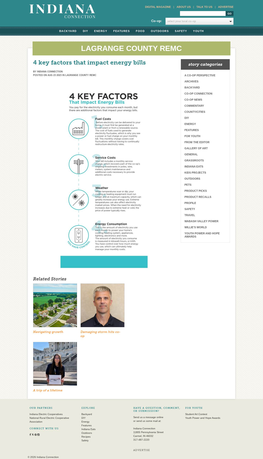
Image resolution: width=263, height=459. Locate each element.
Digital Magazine (158, 6)
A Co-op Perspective (199, 75)
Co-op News (193, 99)
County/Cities (194, 111)
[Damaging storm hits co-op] (103, 306)
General (191, 154)
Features (121, 31)
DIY (85, 31)
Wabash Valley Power (201, 221)
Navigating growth (48, 332)
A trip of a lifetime (47, 390)
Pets (187, 184)
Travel (189, 215)
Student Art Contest (196, 414)
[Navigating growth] (55, 306)
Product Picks (195, 190)
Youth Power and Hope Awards (202, 235)
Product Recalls (197, 196)
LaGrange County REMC (80, 75)
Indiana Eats (193, 166)
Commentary (194, 105)
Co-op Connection (198, 93)
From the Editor (197, 142)
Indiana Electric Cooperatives (46, 414)
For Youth (192, 136)
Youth (198, 31)
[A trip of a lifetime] (55, 365)
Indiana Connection (50, 71)
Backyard (68, 31)
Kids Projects (195, 172)
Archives (191, 81)
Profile (190, 202)
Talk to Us (204, 6)
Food (140, 31)
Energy (100, 31)
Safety (181, 31)
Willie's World (195, 227)
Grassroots (194, 160)
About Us (184, 6)
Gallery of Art (196, 148)
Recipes (86, 436)
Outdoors (160, 31)
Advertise (225, 6)
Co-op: (156, 21)
